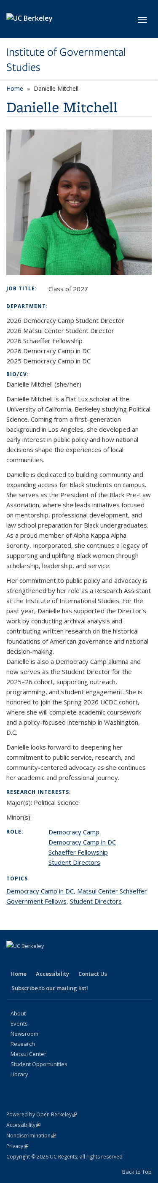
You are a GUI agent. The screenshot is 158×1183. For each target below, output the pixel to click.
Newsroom (24, 1033)
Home (14, 88)
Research (23, 1044)
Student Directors (74, 862)
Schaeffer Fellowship (78, 852)
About (18, 1013)
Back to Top (137, 1171)
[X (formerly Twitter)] (30, 960)
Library (19, 1074)
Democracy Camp (73, 832)
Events (19, 1023)
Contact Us (92, 973)
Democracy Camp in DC (82, 842)
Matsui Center (28, 1054)
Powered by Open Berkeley (41, 1114)
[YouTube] (63, 960)
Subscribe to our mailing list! (49, 988)
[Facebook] (14, 960)
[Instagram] (79, 960)
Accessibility (52, 973)
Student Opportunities (39, 1064)
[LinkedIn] (46, 960)
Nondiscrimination (31, 1135)
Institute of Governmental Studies (66, 59)
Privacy (17, 1146)
